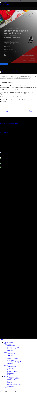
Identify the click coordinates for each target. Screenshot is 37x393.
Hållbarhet (10, 383)
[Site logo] (6, 4)
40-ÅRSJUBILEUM (13, 378)
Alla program (11, 345)
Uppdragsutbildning (12, 358)
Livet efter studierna (12, 349)
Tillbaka (18, 111)
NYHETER (4, 64)
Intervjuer (10, 350)
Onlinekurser (11, 353)
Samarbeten (10, 363)
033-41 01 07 (4, 132)
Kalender (9, 370)
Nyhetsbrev (10, 386)
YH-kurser (10, 355)
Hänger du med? (12, 371)
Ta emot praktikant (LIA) (14, 362)
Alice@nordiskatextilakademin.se (11, 72)
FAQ (8, 381)
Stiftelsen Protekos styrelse (14, 384)
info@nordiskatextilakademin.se (9, 123)
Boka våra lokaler (12, 360)
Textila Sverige (11, 366)
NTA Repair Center (12, 375)
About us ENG (11, 379)
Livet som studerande (13, 347)
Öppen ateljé (10, 373)
